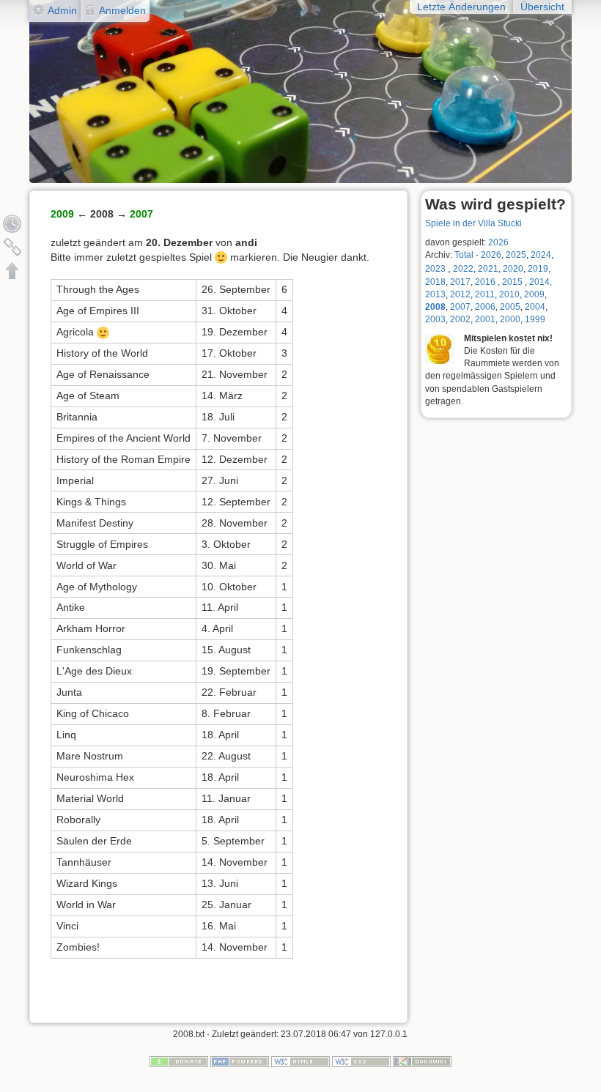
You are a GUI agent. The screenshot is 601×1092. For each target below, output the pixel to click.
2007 (460, 307)
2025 (516, 255)
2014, (540, 282)
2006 (485, 307)
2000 (510, 319)
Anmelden (122, 10)
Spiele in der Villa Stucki (473, 223)
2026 (498, 242)
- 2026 (488, 255)
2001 (485, 319)
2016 (485, 282)
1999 (535, 319)
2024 (541, 255)
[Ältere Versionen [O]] (12, 223)
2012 (460, 294)
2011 (485, 294)
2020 (513, 269)
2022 (463, 269)
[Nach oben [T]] (12, 270)
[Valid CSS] (361, 1060)
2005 (510, 307)
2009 (534, 294)
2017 (460, 282)
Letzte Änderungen (461, 6)
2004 (535, 307)
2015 (513, 282)
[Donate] (179, 1060)
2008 (435, 307)
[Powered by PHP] (239, 1060)
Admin (62, 10)
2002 (460, 319)
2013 (435, 294)
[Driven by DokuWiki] (422, 1060)
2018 (435, 282)
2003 (435, 319)
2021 (488, 269)
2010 (509, 294)
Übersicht (542, 6)
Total (463, 255)
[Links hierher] (12, 247)
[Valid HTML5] (300, 1060)
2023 (435, 269)
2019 (538, 269)
